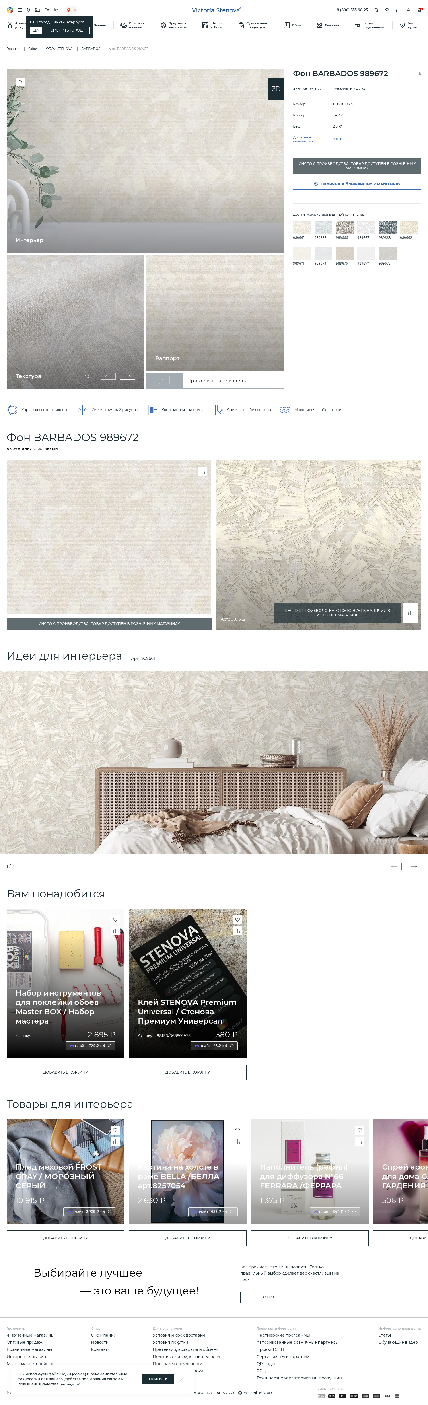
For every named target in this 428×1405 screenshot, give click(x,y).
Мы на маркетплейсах (30, 1363)
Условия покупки (170, 1342)
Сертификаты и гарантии (283, 1356)
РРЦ (261, 1370)
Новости (100, 1342)
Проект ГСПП (270, 1349)
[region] (147, 229)
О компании (103, 1335)
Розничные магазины (29, 1349)
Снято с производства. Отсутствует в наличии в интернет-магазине (337, 613)
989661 (148, 658)
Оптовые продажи (26, 1342)
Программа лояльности (177, 1363)
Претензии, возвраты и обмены (186, 1349)
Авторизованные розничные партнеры (298, 1342)
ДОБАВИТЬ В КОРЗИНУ (65, 1072)
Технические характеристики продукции (299, 1378)
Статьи (385, 1335)
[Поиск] (376, 10)
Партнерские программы (283, 1335)
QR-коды (266, 1363)
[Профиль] (409, 10)
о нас (269, 1297)
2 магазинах (387, 184)
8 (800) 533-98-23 (352, 10)
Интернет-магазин (26, 1356)
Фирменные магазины (30, 1335)
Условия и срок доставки (179, 1335)
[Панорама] (276, 89)
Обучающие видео (398, 1342)
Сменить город (66, 30)
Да (36, 30)
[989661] (214, 762)
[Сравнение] (398, 10)
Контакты (101, 1349)
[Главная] (216, 10)
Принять (158, 1379)
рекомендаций (69, 1384)
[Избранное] (387, 10)
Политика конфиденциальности (186, 1356)
